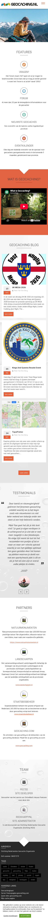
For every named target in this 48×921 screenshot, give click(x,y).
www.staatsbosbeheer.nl (24, 714)
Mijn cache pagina (8, 898)
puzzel (29, 875)
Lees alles (24, 473)
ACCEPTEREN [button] (25, 916)
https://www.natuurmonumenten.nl (24, 642)
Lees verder (8, 314)
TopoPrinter (17, 432)
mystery (5, 875)
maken (34, 871)
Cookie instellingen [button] (10, 916)
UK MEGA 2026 (19, 287)
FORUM (24, 21)
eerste (23, 867)
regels (37, 875)
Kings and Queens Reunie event (26, 368)
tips (4, 880)
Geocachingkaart (7, 890)
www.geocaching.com (24, 745)
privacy (20, 875)
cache (5, 867)
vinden (33, 880)
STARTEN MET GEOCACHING (24, 24)
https (26, 871)
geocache (6, 871)
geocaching (17, 871)
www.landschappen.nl (24, 685)
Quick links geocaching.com (11, 896)
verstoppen (23, 880)
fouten (31, 867)
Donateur (14, 867)
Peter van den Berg (21, 290)
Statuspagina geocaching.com (17, 893)
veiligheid (12, 880)
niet (13, 875)
